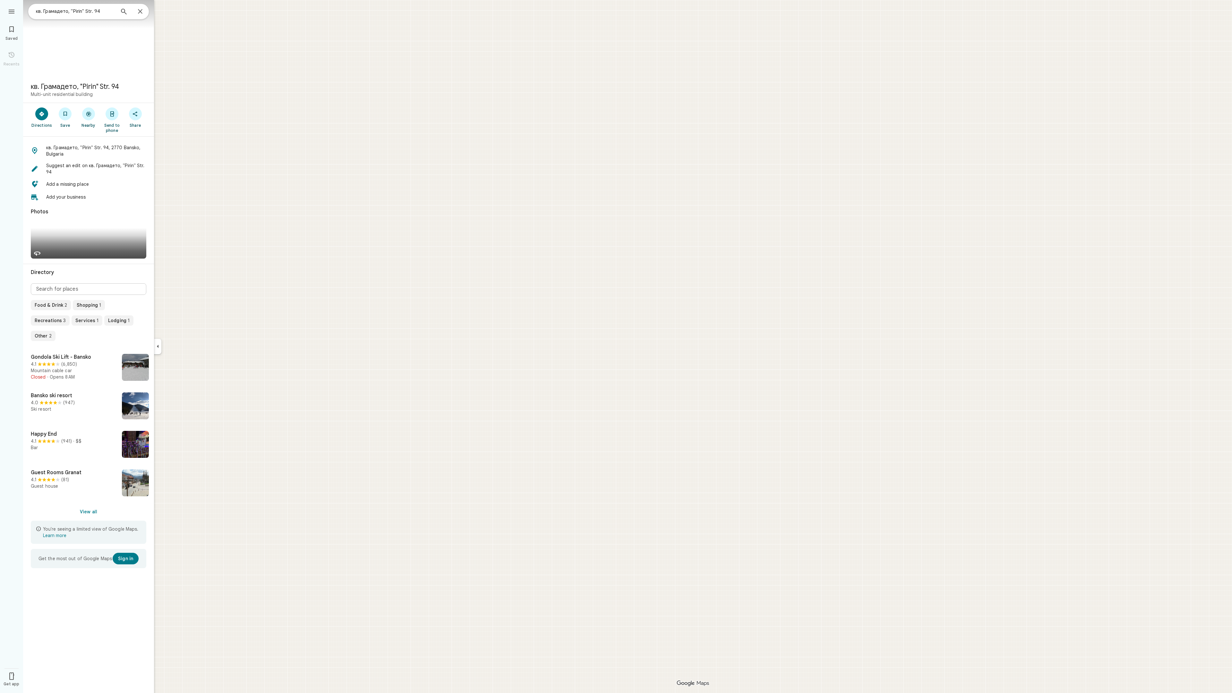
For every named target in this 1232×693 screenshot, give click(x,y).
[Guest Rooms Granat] (88, 483)
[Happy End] (88, 445)
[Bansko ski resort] (88, 406)
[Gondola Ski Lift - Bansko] (88, 368)
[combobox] (75, 11)
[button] (88, 151)
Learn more (54, 535)
